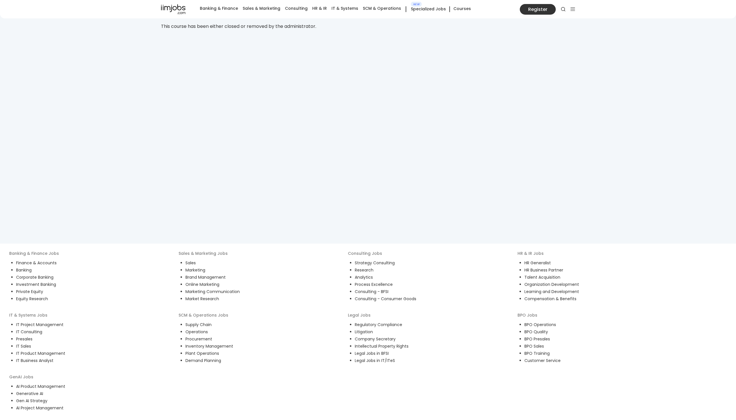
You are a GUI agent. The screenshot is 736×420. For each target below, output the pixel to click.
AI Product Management (40, 386)
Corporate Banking (34, 277)
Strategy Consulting (375, 263)
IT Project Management (40, 324)
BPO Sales (534, 346)
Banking (24, 270)
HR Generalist (537, 263)
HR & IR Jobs (531, 253)
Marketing (195, 270)
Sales (190, 263)
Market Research (202, 299)
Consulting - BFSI (371, 291)
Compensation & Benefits (550, 299)
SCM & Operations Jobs (203, 315)
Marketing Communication (212, 291)
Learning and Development (551, 291)
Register (537, 9)
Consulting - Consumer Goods (385, 299)
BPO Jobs (527, 315)
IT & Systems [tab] (344, 8)
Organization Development (551, 284)
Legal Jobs (359, 315)
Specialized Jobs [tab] (428, 9)
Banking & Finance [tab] (219, 8)
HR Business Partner (543, 270)
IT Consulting (29, 332)
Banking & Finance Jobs (34, 253)
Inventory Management (209, 346)
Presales (24, 339)
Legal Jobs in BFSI (372, 353)
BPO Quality (536, 332)
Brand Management (205, 277)
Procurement (198, 339)
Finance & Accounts (36, 263)
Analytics (364, 277)
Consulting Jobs (365, 253)
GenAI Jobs (21, 377)
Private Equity (29, 291)
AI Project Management (40, 408)
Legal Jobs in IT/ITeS (375, 360)
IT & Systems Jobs (28, 315)
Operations (196, 332)
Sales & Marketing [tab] (261, 8)
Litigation (364, 332)
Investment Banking (36, 284)
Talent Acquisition (542, 277)
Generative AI (29, 393)
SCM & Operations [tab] (382, 8)
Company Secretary (375, 339)
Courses (462, 8)
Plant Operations (202, 353)
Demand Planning (203, 360)
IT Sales (23, 346)
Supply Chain (198, 324)
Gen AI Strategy (31, 401)
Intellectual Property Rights (382, 346)
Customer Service (542, 360)
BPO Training (537, 353)
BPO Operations (540, 324)
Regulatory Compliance (378, 324)
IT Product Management (40, 353)
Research (364, 270)
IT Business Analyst (34, 360)
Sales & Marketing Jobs (203, 253)
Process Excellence (374, 284)
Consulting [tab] (296, 8)
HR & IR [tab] (319, 8)
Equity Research (32, 299)
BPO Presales (537, 339)
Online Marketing (202, 284)
